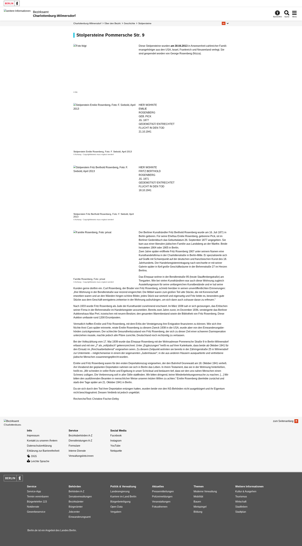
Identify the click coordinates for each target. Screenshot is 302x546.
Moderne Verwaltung (205, 491)
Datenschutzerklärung (39, 445)
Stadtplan (240, 511)
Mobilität (198, 496)
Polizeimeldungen (162, 496)
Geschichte (129, 23)
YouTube (115, 445)
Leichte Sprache (40, 461)
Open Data (116, 506)
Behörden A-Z (76, 491)
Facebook (116, 435)
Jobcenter (74, 511)
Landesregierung (120, 491)
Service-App (34, 491)
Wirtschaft (240, 501)
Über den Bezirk (112, 23)
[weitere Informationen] (17, 13)
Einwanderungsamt (80, 516)
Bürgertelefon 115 (37, 501)
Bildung (198, 511)
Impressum (33, 435)
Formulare (74, 445)
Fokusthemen (159, 506)
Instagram (115, 440)
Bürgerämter (76, 506)
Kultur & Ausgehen (245, 491)
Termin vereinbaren (38, 496)
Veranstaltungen (161, 501)
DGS (34, 456)
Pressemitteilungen (163, 491)
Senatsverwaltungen (80, 496)
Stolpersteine (144, 23)
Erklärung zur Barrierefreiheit (43, 450)
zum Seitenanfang (283, 421)
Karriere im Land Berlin (123, 496)
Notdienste (33, 506)
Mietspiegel (200, 506)
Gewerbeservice (36, 511)
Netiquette (116, 450)
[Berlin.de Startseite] (12, 3)
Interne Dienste (77, 450)
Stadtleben (241, 506)
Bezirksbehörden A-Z (80, 435)
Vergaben (115, 511)
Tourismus (241, 496)
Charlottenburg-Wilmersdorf (87, 23)
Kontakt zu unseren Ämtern (42, 440)
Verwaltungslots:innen (81, 455)
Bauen (197, 501)
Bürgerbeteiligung (120, 501)
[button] (225, 23)
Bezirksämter (76, 501)
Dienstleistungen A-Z (80, 440)
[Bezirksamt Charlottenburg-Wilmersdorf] (18, 422)
